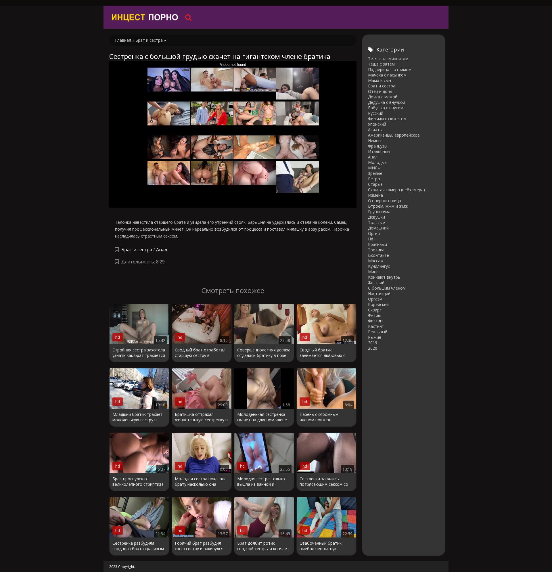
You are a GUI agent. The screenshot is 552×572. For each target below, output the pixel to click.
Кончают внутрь (384, 277)
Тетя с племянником (388, 58)
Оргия (374, 233)
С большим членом (387, 288)
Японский (377, 124)
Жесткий (376, 282)
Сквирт (375, 310)
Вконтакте (378, 255)
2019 (372, 342)
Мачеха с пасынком (387, 75)
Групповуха (379, 211)
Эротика (376, 249)
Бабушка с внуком (385, 107)
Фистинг (376, 321)
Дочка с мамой (382, 97)
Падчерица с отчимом (389, 69)
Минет (374, 271)
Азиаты (375, 129)
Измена (375, 195)
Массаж (376, 260)
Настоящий (379, 293)
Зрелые (375, 173)
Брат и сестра (136, 249)
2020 (372, 348)
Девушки (376, 217)
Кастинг (376, 326)
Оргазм (375, 299)
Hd (370, 239)
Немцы (374, 140)
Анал (161, 249)
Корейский (378, 304)
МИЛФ (374, 168)
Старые (375, 184)
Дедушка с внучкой (386, 102)
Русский (375, 113)
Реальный (377, 331)
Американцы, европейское (394, 135)
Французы (377, 146)
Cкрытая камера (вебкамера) (396, 189)
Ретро (374, 178)
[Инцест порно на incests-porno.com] (145, 17)
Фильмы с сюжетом (387, 118)
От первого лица (384, 200)
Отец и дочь (380, 91)
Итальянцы (379, 151)
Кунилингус (379, 266)
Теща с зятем (381, 64)
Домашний (378, 228)
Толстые (376, 222)
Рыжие (374, 337)
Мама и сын (379, 80)
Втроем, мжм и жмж (388, 206)
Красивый (377, 244)
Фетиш (374, 315)
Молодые (377, 162)
